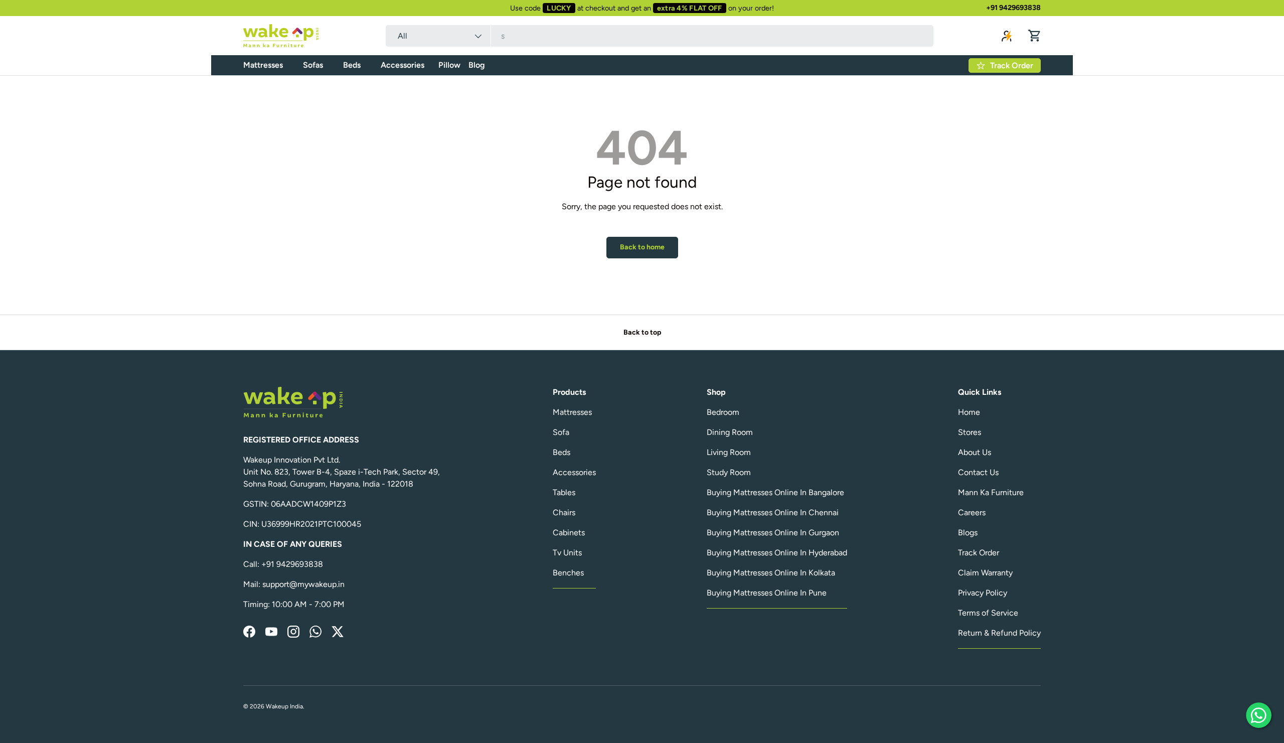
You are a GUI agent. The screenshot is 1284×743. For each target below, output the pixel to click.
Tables (564, 492)
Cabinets (569, 532)
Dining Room (730, 432)
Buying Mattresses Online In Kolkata (771, 572)
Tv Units (567, 552)
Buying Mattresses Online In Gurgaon (773, 532)
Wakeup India (284, 706)
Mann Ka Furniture (991, 492)
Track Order (978, 552)
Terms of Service (988, 613)
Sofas (313, 65)
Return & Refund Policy (999, 633)
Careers (972, 512)
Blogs (968, 532)
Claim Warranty (985, 572)
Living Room (729, 452)
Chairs (564, 512)
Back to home (642, 247)
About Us (974, 452)
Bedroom (723, 412)
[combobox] (659, 36)
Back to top (642, 332)
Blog (476, 65)
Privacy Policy (982, 593)
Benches (568, 572)
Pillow (449, 65)
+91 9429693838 (1013, 7)
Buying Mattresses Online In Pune (767, 593)
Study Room (729, 472)
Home (969, 412)
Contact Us (978, 472)
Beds (352, 65)
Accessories (402, 65)
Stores (969, 432)
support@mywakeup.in (303, 584)
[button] (1035, 36)
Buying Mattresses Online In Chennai (773, 512)
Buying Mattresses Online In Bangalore (775, 492)
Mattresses (263, 65)
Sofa (561, 432)
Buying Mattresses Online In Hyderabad (777, 552)
